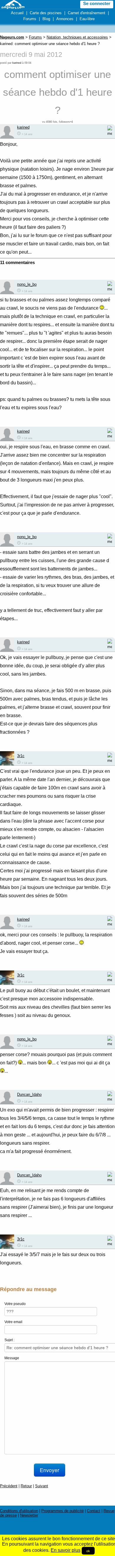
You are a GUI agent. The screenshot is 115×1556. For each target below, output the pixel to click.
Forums (29, 19)
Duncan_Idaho (29, 1094)
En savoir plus (65, 1550)
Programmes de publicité (62, 1511)
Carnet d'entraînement (86, 13)
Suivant (41, 1486)
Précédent (8, 1486)
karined (16, 62)
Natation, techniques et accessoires (77, 37)
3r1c (20, 756)
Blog (46, 19)
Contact (93, 1511)
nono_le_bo (27, 284)
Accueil (17, 13)
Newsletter (29, 1515)
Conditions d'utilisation (19, 1511)
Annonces (64, 19)
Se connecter (96, 3)
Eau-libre (87, 19)
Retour (26, 1486)
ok (88, 1550)
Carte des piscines (46, 13)
